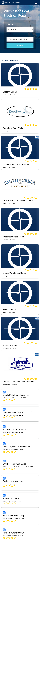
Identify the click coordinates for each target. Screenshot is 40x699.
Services (10, 24)
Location (10, 34)
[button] (20, 29)
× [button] (9, 29)
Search (20, 45)
